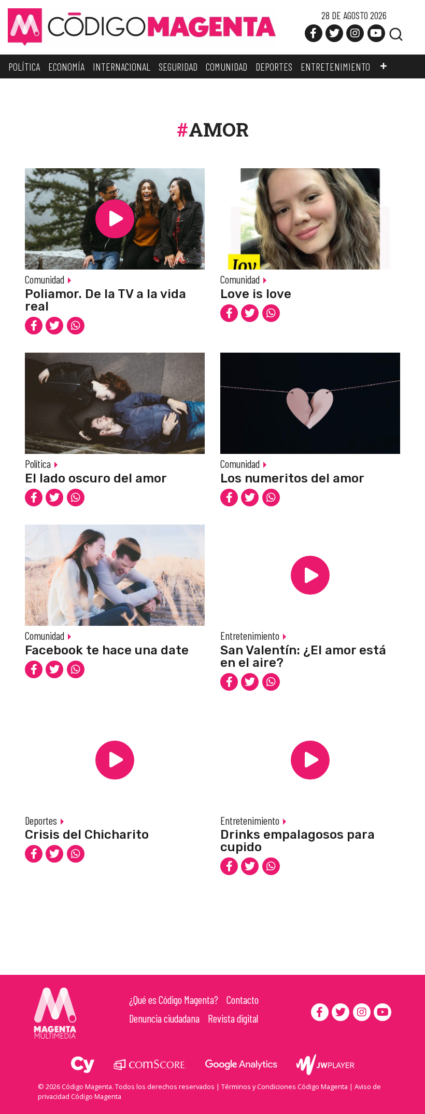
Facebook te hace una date (107, 650)
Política (38, 463)
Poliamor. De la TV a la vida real (105, 300)
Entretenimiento (249, 635)
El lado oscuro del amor (96, 478)
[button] (383, 66)
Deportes (41, 820)
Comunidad (44, 279)
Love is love (255, 294)
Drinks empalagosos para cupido (297, 840)
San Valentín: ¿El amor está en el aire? (303, 656)
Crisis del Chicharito (87, 834)
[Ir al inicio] (142, 26)
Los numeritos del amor (292, 478)
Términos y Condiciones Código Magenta (284, 1086)
